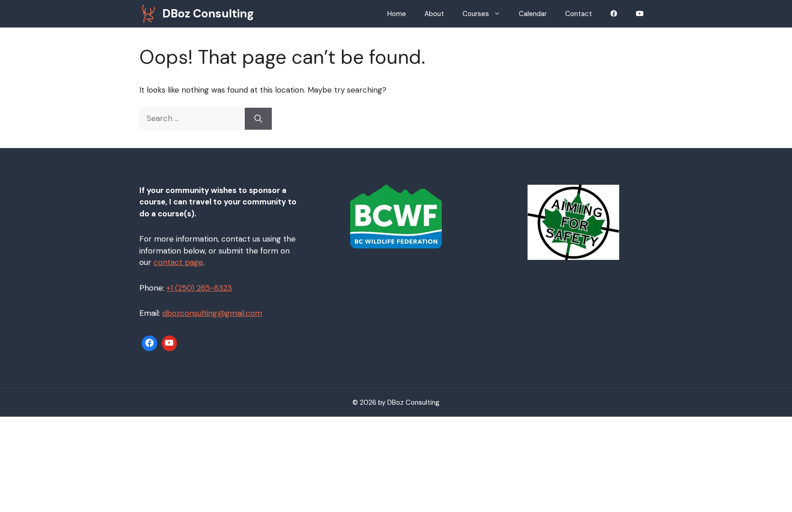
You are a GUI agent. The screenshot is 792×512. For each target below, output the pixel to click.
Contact (578, 13)
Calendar (533, 13)
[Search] (258, 119)
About (434, 13)
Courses (475, 13)
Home (396, 13)
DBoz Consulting (208, 13)
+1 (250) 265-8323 (199, 288)
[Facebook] (149, 342)
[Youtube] (170, 342)
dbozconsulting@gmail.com (212, 313)
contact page (178, 262)
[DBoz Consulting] (148, 14)
